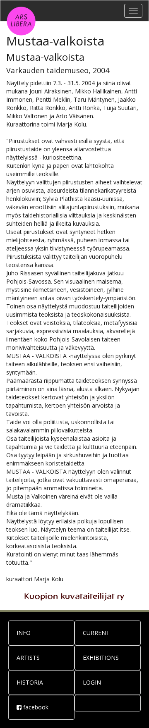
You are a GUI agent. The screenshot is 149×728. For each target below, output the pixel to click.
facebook (35, 707)
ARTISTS (28, 657)
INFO (24, 633)
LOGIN (92, 682)
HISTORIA (30, 682)
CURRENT (96, 633)
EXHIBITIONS (101, 657)
